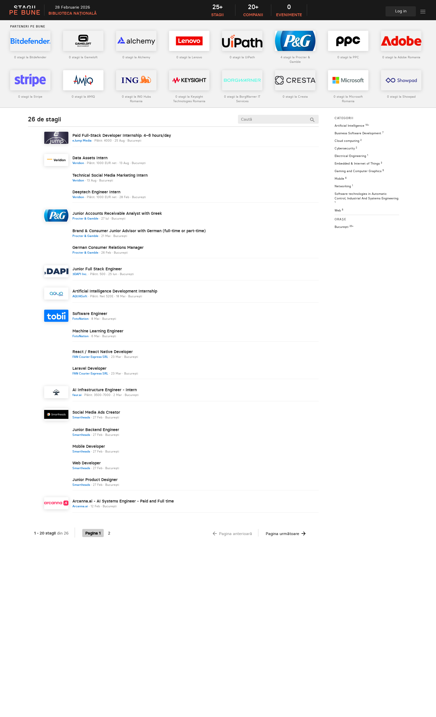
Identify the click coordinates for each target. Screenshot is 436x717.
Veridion (78, 163)
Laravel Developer (89, 368)
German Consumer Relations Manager (108, 247)
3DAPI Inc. (79, 274)
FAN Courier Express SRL (90, 357)
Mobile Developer (88, 446)
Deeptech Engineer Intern (96, 191)
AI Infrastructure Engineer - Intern (104, 389)
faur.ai (76, 395)
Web (339, 210)
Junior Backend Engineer (95, 429)
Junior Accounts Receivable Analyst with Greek (117, 213)
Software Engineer (89, 313)
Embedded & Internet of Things (358, 163)
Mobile (341, 178)
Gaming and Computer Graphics (359, 171)
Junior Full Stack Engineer (97, 268)
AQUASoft (79, 296)
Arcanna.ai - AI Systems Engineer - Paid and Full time (123, 500)
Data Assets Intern (89, 157)
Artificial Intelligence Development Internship (114, 291)
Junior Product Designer (95, 479)
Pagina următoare (286, 533)
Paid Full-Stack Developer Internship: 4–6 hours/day (121, 135)
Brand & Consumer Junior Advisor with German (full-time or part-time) (139, 230)
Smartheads (81, 417)
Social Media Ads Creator (96, 412)
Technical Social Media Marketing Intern (110, 175)
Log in (400, 10)
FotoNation (80, 319)
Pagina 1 (93, 533)
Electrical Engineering (351, 156)
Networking (344, 186)
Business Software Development (359, 133)
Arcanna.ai (80, 506)
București (344, 227)
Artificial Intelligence (352, 125)
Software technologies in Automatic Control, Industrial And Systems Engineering (366, 197)
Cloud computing (348, 141)
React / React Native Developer (102, 351)
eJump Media (82, 140)
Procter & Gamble (85, 218)
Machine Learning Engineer (97, 330)
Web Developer (86, 462)
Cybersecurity (346, 148)
